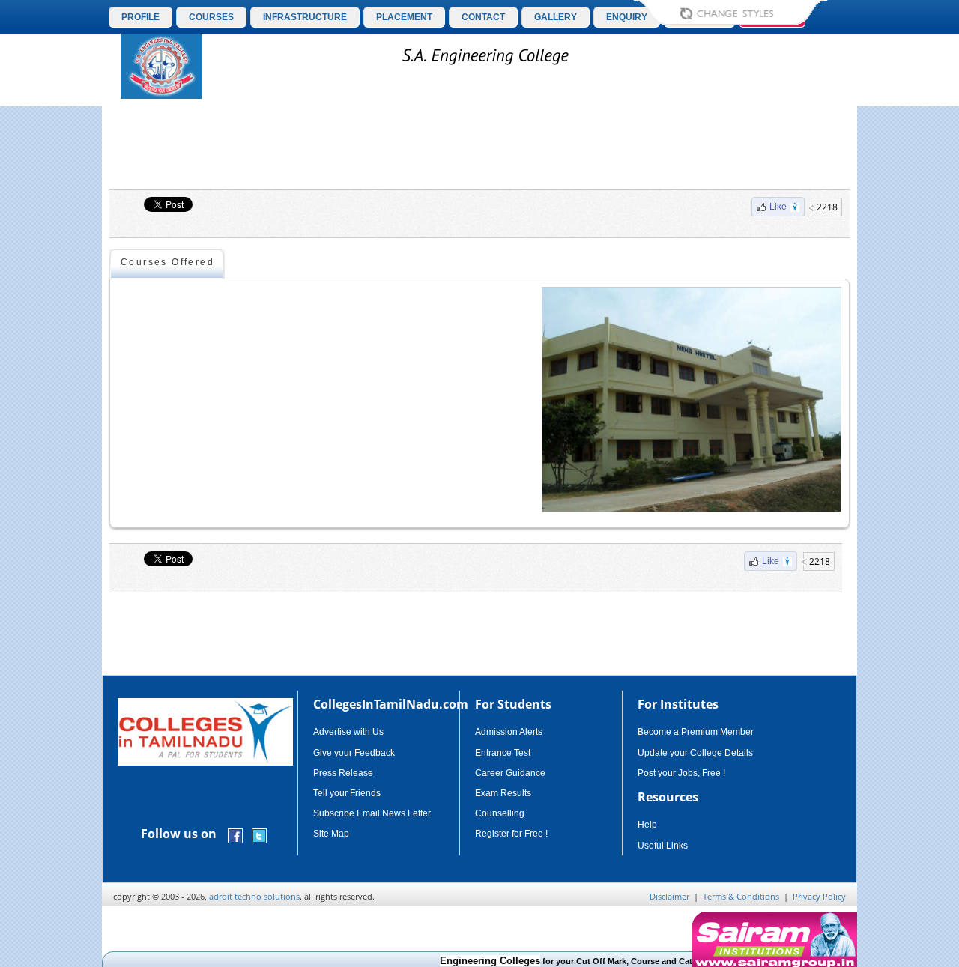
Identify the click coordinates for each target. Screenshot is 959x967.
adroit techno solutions (254, 896)
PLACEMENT (404, 17)
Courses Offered (167, 262)
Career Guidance (510, 773)
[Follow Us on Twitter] (259, 834)
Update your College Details (695, 753)
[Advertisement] (479, 147)
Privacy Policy (819, 896)
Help (647, 824)
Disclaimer (669, 896)
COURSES (211, 17)
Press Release (343, 773)
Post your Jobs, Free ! (681, 773)
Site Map (331, 833)
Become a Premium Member (696, 732)
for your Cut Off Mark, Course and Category (563, 961)
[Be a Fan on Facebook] (235, 834)
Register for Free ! (511, 833)
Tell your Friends (347, 793)
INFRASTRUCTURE (305, 17)
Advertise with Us (348, 732)
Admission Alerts (508, 732)
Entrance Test (502, 753)
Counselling (499, 813)
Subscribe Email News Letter (372, 813)
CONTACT (483, 17)
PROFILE (140, 17)
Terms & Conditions (741, 896)
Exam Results (503, 793)
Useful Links (663, 845)
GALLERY (555, 17)
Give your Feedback (354, 753)
